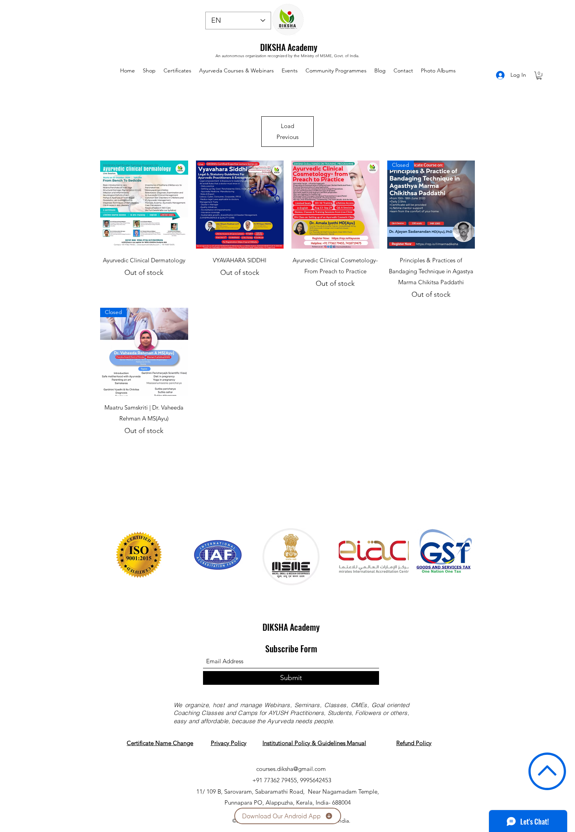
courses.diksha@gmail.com (291, 768)
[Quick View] (144, 205)
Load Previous (287, 131)
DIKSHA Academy (288, 47)
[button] (539, 75)
